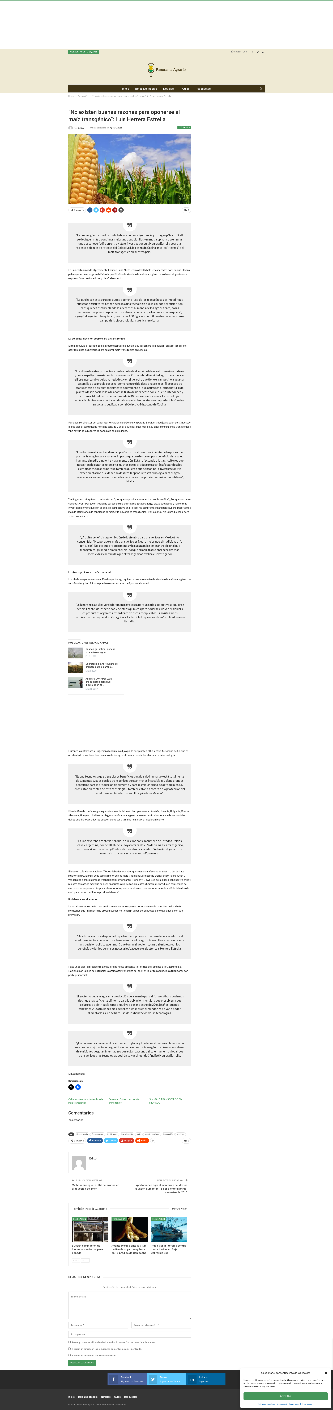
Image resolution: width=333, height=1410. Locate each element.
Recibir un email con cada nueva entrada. (94, 1355)
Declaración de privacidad (289, 1404)
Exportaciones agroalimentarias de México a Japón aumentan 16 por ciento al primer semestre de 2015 (160, 1189)
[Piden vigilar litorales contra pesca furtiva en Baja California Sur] (169, 1229)
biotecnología (82, 1134)
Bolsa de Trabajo (146, 88)
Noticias (168, 88)
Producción (168, 1134)
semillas (180, 1134)
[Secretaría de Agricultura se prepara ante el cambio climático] (75, 667)
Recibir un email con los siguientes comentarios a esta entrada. (107, 1348)
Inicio (125, 88)
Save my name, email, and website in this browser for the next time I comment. (114, 1342)
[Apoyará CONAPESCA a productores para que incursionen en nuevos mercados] (75, 682)
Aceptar (285, 1396)
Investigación (127, 1134)
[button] (326, 1373)
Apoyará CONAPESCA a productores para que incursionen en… (99, 681)
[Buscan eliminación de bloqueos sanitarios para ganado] (90, 1229)
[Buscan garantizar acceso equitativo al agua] (75, 653)
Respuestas (203, 88)
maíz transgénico (152, 1134)
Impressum (307, 1404)
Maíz (139, 1134)
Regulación (184, 127)
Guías (186, 88)
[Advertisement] (104, 25)
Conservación (97, 1134)
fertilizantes (112, 1134)
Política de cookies (266, 1404)
